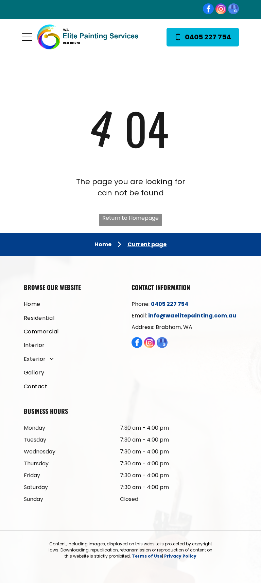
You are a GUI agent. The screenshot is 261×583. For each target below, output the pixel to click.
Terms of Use (147, 556)
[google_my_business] (233, 9)
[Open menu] (27, 37)
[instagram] (220, 9)
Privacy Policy (180, 556)
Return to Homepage (130, 218)
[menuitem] (76, 303)
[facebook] (208, 9)
